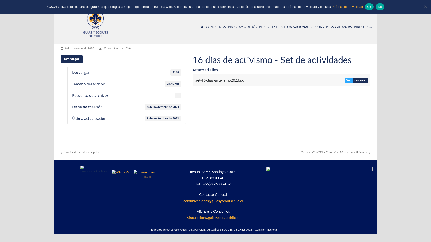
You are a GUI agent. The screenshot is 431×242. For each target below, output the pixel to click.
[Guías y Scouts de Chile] (202, 27)
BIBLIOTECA (363, 27)
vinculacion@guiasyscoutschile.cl (213, 218)
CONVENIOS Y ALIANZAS (333, 27)
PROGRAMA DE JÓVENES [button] (246, 27)
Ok (369, 7)
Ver (348, 80)
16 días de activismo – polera (81, 153)
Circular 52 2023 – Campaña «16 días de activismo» (334, 153)
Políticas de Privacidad (347, 7)
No (380, 7)
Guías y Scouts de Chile (118, 48)
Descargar (71, 59)
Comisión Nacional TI (267, 229)
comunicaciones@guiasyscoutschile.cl (213, 201)
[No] (425, 6)
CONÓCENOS (216, 27)
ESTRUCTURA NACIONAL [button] (290, 27)
